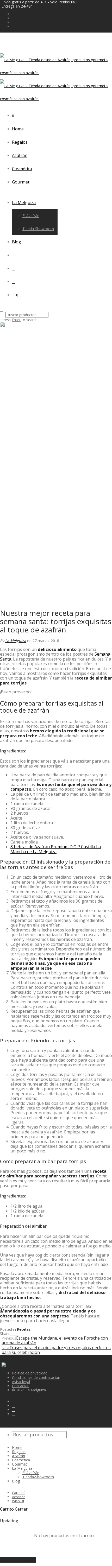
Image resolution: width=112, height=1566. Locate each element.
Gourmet (20, 182)
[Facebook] (13, 13)
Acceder (18, 1496)
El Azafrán (30, 215)
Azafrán (19, 155)
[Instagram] (13, 18)
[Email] (13, 26)
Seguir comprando (18, 1560)
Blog (16, 242)
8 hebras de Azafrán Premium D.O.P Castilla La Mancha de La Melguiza (55, 849)
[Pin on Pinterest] (16, 1333)
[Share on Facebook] (11, 1333)
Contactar (20, 1385)
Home (18, 129)
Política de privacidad (29, 1373)
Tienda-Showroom (38, 228)
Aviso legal (21, 1381)
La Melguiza (24, 202)
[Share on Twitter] (14, 1333)
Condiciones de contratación (36, 1377)
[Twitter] (13, 22)
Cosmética (22, 169)
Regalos (20, 142)
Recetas (23, 1329)
